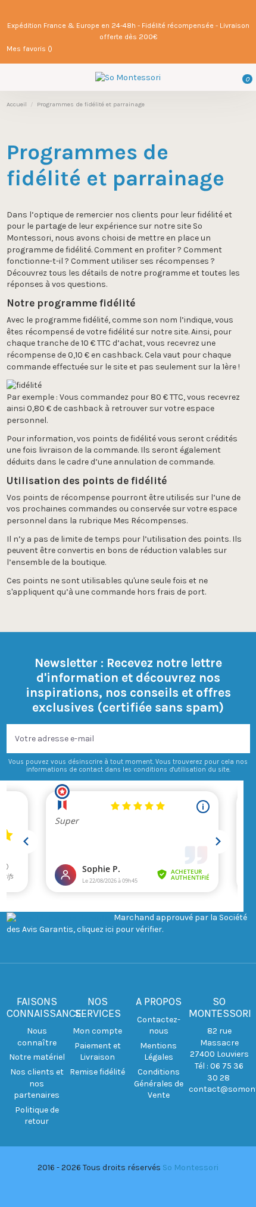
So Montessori (190, 1167)
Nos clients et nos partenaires (37, 1083)
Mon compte (97, 1031)
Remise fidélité (97, 1072)
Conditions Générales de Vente (158, 1083)
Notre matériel (37, 1057)
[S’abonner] (241, 738)
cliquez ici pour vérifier (119, 929)
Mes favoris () (29, 49)
